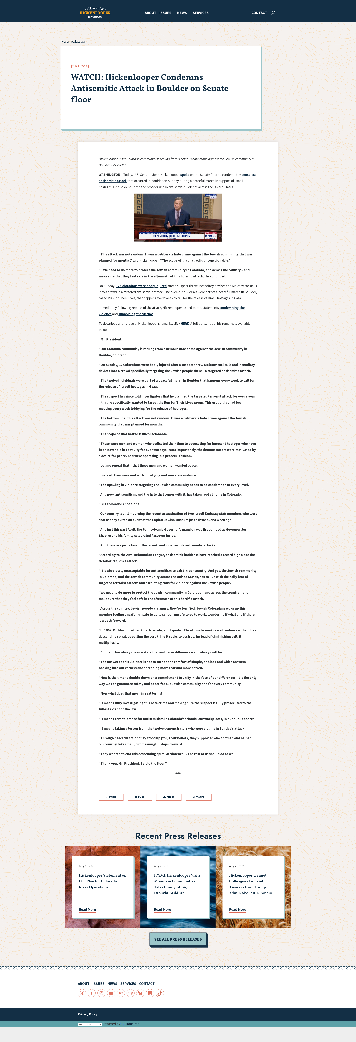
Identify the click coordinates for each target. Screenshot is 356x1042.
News (182, 13)
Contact (259, 13)
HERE (185, 323)
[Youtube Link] (111, 993)
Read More (87, 909)
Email (140, 797)
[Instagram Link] (101, 993)
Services (201, 13)
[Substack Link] (150, 993)
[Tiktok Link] (160, 993)
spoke (184, 174)
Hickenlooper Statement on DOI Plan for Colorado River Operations (102, 881)
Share (168, 797)
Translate (132, 1023)
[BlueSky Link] (140, 993)
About (150, 13)
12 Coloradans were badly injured (141, 286)
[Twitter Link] (82, 993)
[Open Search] (273, 13)
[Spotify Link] (131, 993)
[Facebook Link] (92, 993)
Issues (165, 13)
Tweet (198, 797)
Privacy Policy (87, 1014)
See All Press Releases (178, 939)
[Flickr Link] (121, 993)
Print (111, 797)
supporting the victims (135, 314)
